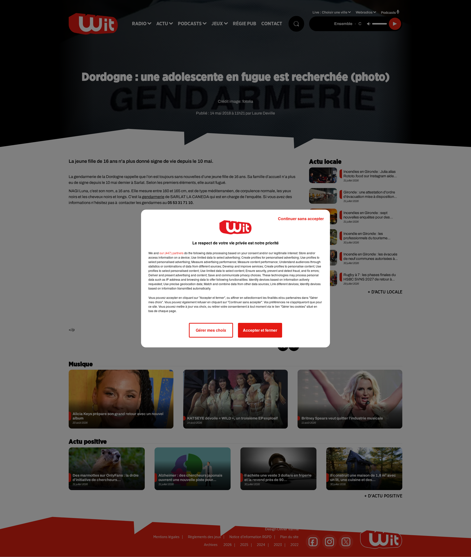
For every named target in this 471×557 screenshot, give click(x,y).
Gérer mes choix (211, 330)
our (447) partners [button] (171, 253)
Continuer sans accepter (301, 218)
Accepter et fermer (260, 330)
